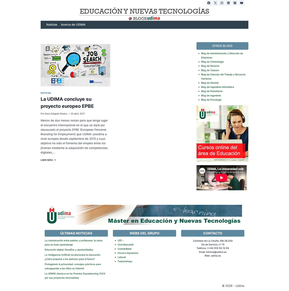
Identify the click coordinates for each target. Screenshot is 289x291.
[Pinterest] (235, 3)
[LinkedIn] (228, 3)
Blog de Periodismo (211, 91)
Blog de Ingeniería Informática (217, 87)
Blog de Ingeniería (211, 95)
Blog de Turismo (210, 70)
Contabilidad (124, 248)
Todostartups (125, 261)
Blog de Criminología (212, 61)
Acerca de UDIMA (73, 24)
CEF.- (121, 240)
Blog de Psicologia (211, 99)
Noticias (51, 24)
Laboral (122, 257)
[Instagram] (222, 3)
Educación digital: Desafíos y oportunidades (69, 249)
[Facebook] (209, 3)
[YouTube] (241, 3)
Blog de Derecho (210, 65)
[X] (215, 3)
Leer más (48, 160)
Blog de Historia (210, 82)
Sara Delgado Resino (56, 113)
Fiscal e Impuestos (128, 253)
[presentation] (75, 65)
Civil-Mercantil (125, 244)
